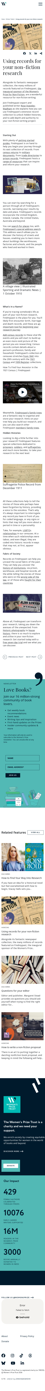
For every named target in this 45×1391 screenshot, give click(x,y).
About (4, 1336)
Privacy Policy (27, 1336)
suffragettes (34, 447)
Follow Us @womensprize (15, 1297)
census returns (10, 152)
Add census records (13, 335)
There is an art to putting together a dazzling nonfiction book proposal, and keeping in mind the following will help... (22, 1055)
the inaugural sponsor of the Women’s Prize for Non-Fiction (22, 91)
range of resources (12, 161)
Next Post (31, 657)
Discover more (11, 1151)
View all (35, 832)
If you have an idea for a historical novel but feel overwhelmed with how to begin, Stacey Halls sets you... (22, 885)
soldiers (18, 447)
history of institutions (14, 568)
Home (3, 19)
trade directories (30, 155)
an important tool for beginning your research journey (21, 326)
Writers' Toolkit (10, 19)
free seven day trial (13, 642)
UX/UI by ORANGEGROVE (19, 1379)
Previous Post (16, 657)
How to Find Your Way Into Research (21, 878)
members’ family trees (27, 427)
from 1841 (28, 356)
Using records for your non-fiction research (20, 933)
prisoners (8, 447)
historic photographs (14, 630)
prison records (10, 158)
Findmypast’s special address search (22, 229)
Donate (11, 1166)
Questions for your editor (15, 990)
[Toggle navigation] (40, 4)
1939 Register (22, 362)
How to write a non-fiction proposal (21, 1047)
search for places (20, 226)
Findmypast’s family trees (28, 412)
